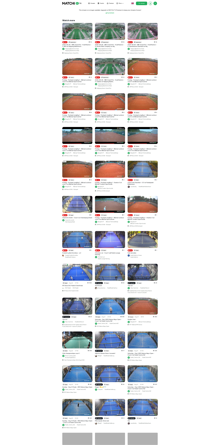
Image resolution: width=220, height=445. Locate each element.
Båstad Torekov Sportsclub (105, 188)
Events (102, 3)
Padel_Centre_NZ (103, 323)
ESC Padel (68, 288)
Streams (92, 3)
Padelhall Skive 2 (144, 288)
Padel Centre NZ (114, 323)
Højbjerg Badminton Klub (72, 50)
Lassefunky (133, 186)
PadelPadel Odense (70, 257)
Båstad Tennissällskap (79, 84)
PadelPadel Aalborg (109, 355)
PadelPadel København (145, 186)
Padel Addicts (134, 257)
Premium (111, 3)
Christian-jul (101, 257)
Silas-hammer (134, 288)
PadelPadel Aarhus (112, 288)
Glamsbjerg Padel (70, 222)
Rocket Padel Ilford (70, 357)
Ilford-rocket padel (70, 355)
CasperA (100, 389)
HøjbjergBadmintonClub (72, 48)
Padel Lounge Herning (104, 258)
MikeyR (99, 355)
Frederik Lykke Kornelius (71, 255)
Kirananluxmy (101, 288)
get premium (110, 13)
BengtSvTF (68, 84)
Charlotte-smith (69, 220)
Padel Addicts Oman (136, 255)
